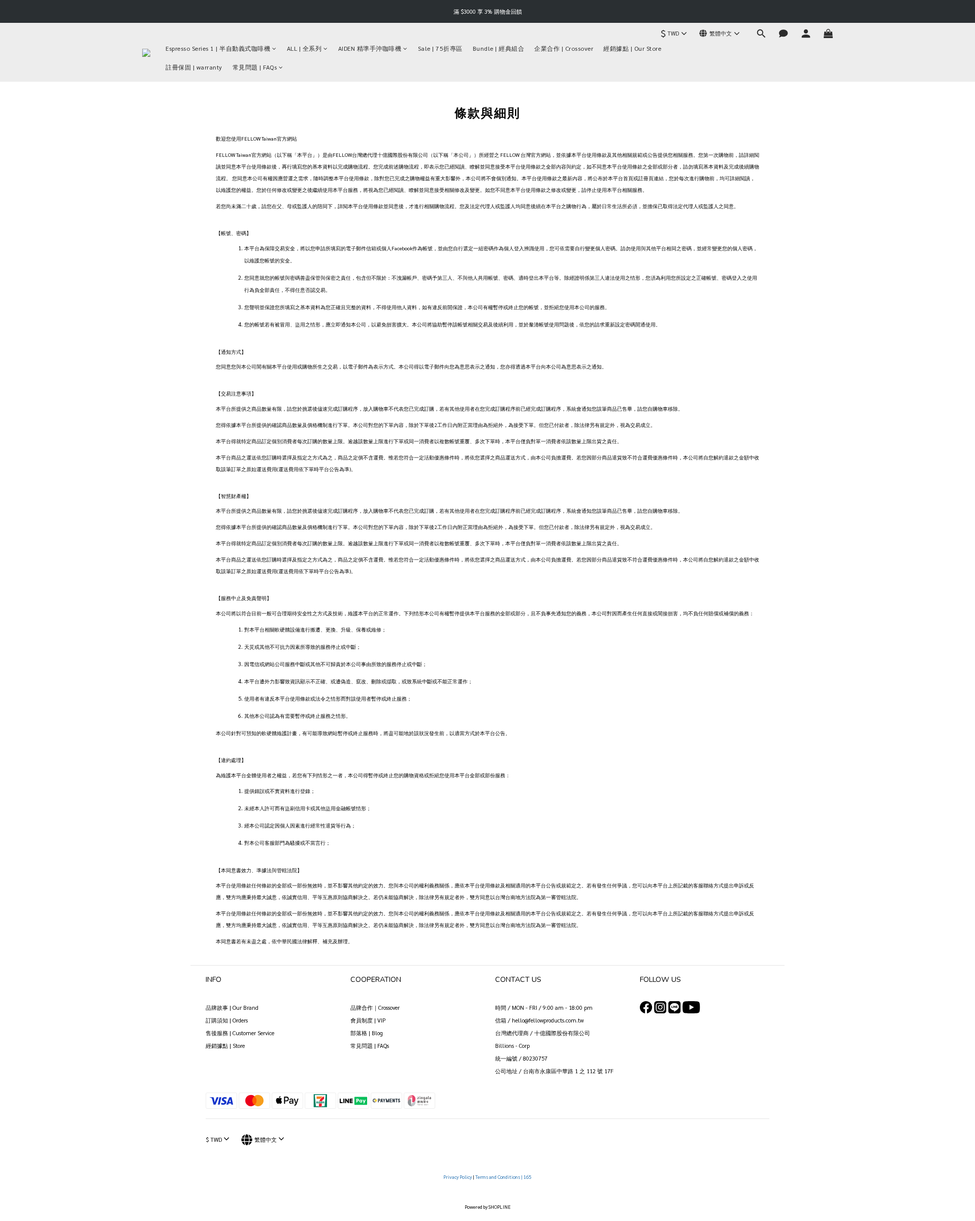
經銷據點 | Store (225, 1045)
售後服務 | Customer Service (240, 1033)
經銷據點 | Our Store (632, 48)
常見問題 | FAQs (255, 67)
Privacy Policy (458, 1177)
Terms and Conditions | (499, 1177)
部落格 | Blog (366, 1033)
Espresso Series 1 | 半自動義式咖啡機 (218, 48)
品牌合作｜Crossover (375, 1007)
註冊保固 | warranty (194, 67)
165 (528, 1177)
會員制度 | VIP (368, 1020)
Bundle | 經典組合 (499, 48)
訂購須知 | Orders (227, 1020)
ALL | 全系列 (304, 48)
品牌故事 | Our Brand (232, 1007)
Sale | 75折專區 (440, 48)
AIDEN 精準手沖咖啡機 (370, 48)
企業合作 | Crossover (563, 48)
